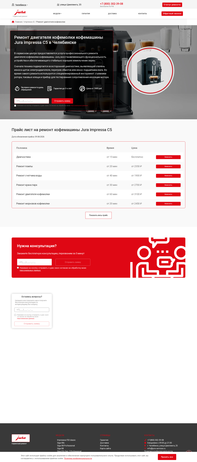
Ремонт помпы (24, 166)
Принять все (167, 457)
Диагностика (23, 156)
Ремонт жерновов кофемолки (33, 203)
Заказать (168, 157)
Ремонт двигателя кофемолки (33, 194)
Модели (56, 14)
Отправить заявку (62, 101)
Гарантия (86, 14)
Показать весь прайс (98, 215)
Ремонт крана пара (26, 184)
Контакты (142, 14)
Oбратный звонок (172, 13)
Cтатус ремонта (172, 5)
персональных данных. (79, 105)
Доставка (112, 14)
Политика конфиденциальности (78, 458)
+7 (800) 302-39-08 (111, 3)
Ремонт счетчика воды (29, 175)
